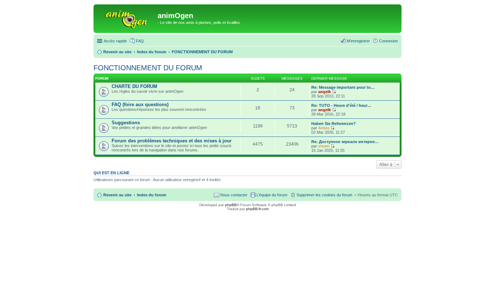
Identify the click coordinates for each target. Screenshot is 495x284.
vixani (323, 146)
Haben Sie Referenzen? (333, 123)
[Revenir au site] (126, 17)
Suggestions (126, 122)
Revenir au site (117, 195)
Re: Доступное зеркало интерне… (345, 141)
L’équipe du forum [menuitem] (272, 195)
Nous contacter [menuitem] (234, 195)
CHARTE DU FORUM (134, 86)
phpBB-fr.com (257, 209)
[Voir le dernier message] (334, 91)
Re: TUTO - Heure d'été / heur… (341, 105)
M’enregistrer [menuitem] (358, 41)
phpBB (231, 205)
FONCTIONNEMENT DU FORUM (147, 68)
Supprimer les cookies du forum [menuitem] (324, 195)
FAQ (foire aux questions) (140, 104)
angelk (324, 91)
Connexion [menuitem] (388, 41)
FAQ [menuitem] (140, 41)
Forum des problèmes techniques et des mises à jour (172, 140)
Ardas (323, 128)
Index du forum (151, 195)
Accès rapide (115, 41)
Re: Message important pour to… (343, 87)
